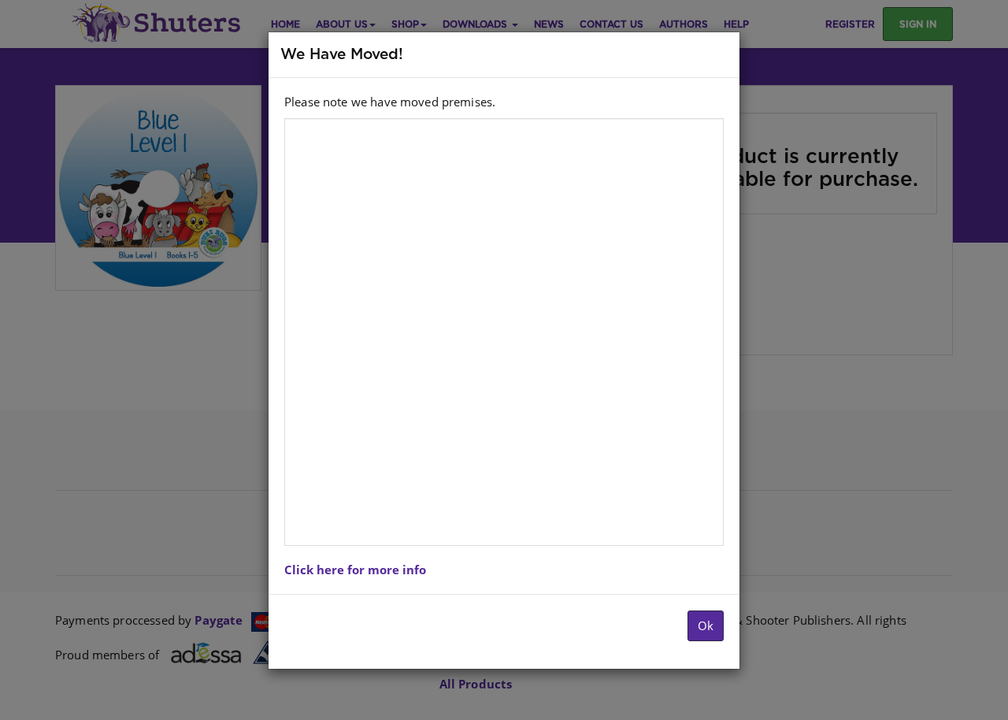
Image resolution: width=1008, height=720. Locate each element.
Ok (705, 625)
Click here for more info (355, 569)
